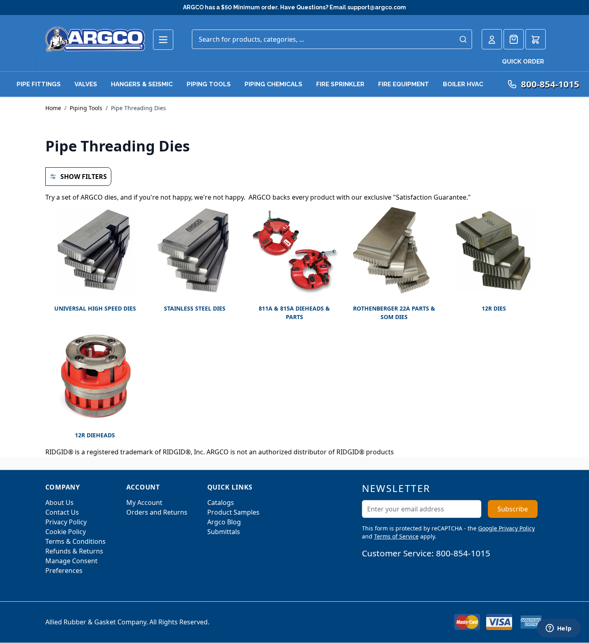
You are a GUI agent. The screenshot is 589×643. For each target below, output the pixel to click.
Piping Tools (209, 84)
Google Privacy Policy (506, 528)
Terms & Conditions (75, 541)
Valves (85, 84)
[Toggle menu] (163, 40)
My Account (144, 502)
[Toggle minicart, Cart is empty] (535, 39)
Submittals (223, 531)
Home (53, 108)
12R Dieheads (95, 435)
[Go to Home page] (95, 39)
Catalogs (220, 502)
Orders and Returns (156, 512)
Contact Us (62, 512)
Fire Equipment (403, 84)
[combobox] (332, 39)
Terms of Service (396, 536)
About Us (59, 502)
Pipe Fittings (39, 84)
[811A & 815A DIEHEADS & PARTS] (294, 250)
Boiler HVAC (463, 84)
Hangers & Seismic (142, 84)
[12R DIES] (494, 250)
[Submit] (463, 39)
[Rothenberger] (394, 250)
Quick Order (523, 61)
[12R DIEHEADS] (95, 377)
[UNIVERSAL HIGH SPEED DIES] (95, 250)
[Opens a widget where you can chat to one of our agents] (558, 629)
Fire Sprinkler (340, 84)
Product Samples (233, 512)
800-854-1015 (463, 553)
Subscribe (513, 509)
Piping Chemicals (273, 84)
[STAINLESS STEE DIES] (194, 250)
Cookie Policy (65, 531)
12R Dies (494, 308)
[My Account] (492, 39)
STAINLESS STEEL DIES (194, 308)
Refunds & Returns (74, 551)
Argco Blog (224, 521)
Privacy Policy (66, 521)
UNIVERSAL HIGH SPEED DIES (95, 308)
